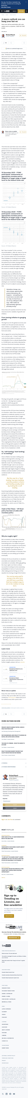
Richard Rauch (10, 35)
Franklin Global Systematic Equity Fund (10, 977)
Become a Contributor (8, 1038)
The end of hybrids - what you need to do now (13, 744)
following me (12, 697)
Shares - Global (6, 996)
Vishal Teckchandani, (6, 851)
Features (4, 1032)
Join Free (21, 11)
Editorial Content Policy (8, 1055)
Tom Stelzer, (4, 739)
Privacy (4, 1060)
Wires (7, 14)
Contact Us (5, 1040)
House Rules (5, 1063)
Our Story (4, 1027)
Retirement (4, 845)
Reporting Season (6, 835)
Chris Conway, (5, 755)
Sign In (14, 11)
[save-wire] (24, 43)
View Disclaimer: (6, 707)
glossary (4, 1011)
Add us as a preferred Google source (14, 48)
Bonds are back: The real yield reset (9, 953)
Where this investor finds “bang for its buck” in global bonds (13, 961)
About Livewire (6, 1029)
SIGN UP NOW (9, 916)
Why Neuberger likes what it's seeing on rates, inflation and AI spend (14, 736)
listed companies (6, 1008)
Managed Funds (6, 988)
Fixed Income (13, 14)
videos (3, 1014)
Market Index (5, 1048)
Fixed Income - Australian (8, 999)
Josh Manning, (5, 731)
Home (3, 14)
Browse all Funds (6, 1001)
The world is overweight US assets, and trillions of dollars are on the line (14, 957)
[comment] (11, 42)
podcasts (4, 1017)
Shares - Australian (7, 993)
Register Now (13, 937)
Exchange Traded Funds (8, 990)
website (22, 662)
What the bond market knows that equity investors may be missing (12, 752)
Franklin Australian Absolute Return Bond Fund (12, 975)
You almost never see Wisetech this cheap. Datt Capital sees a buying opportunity (12, 870)
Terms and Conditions (7, 1058)
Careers (4, 1035)
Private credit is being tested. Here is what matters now (13, 728)
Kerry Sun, (4, 874)
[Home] (7, 11)
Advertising (5, 1024)
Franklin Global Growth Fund (8, 972)
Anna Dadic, (4, 841)
